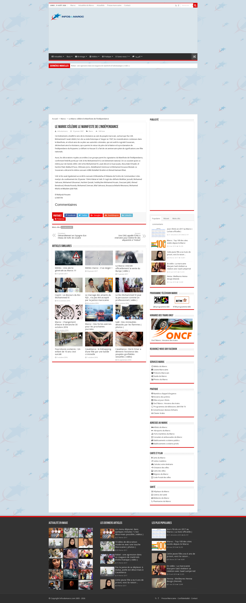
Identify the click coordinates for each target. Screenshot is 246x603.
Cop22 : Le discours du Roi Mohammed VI (67, 296)
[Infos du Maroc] (67, 16)
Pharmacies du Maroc (162, 501)
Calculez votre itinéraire (163, 464)
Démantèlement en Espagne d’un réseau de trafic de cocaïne (72, 236)
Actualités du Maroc (86, 5)
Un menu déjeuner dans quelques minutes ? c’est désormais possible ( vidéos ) (129, 532)
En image (81, 57)
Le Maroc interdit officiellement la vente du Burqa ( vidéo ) (127, 268)
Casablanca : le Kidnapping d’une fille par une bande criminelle (98, 352)
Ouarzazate (67, 227)
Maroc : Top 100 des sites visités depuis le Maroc (179, 542)
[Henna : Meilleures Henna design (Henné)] (158, 280)
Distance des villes (161, 468)
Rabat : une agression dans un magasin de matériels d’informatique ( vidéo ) (100, 66)
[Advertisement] (143, 30)
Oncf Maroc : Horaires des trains (164, 340)
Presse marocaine (114, 5)
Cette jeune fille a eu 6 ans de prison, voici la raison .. (129, 581)
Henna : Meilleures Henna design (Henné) (179, 580)
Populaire (156, 218)
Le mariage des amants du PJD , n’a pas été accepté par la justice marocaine (98, 297)
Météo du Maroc (160, 366)
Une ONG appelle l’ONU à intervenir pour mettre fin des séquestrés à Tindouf (127, 237)
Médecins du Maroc (161, 498)
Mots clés (176, 218)
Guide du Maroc (160, 376)
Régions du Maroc (160, 474)
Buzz (69, 57)
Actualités (100, 5)
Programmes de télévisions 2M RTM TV (169, 407)
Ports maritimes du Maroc (164, 434)
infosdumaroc (62, 131)
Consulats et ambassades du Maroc (167, 437)
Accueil (55, 119)
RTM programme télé (182, 307)
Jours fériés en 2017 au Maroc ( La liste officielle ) (179, 530)
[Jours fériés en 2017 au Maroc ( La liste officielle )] (158, 232)
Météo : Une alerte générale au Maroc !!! (65, 269)
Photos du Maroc (160, 379)
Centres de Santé (160, 495)
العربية (138, 57)
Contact (127, 5)
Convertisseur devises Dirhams (165, 410)
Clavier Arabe (159, 413)
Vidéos (95, 57)
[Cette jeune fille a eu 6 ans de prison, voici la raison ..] (158, 255)
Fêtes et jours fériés (161, 400)
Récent (166, 218)
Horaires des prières (161, 397)
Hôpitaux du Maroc (161, 491)
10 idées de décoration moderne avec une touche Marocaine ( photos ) (127, 544)
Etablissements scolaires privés (166, 444)
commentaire (157, 224)
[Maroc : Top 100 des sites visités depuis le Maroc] (158, 244)
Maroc (73, 5)
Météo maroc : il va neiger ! (98, 268)
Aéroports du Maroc (161, 431)
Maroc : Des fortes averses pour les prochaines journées (98, 326)
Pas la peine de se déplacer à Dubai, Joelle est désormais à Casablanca (129, 570)
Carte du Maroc (158, 458)
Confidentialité (184, 598)
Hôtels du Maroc (160, 427)
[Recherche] (195, 5)
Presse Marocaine (169, 598)
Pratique (107, 57)
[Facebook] (178, 5)
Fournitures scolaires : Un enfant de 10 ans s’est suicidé (67, 352)
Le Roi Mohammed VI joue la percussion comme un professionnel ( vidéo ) (128, 297)
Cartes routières (159, 461)
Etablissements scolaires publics (166, 440)
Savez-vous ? (122, 57)
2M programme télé (161, 307)
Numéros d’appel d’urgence (164, 394)
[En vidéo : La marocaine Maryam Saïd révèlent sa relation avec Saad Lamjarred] (158, 267)
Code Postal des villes (162, 477)
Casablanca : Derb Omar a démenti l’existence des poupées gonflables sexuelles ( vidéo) (128, 353)
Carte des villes (159, 471)
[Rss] (176, 5)
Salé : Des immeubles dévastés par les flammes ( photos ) (128, 324)
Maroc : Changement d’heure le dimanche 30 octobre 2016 (66, 324)
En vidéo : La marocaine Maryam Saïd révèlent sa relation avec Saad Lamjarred (179, 266)
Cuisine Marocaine (160, 370)
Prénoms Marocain (161, 373)
